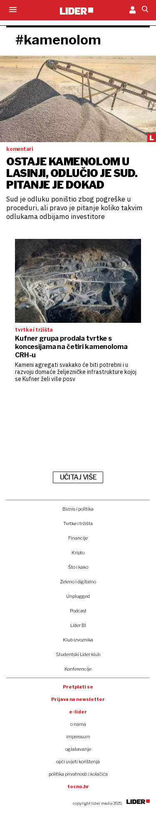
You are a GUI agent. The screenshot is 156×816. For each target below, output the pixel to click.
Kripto (78, 552)
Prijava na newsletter (78, 699)
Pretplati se (78, 687)
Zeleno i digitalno (78, 582)
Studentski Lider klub (78, 654)
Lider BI (78, 625)
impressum (78, 737)
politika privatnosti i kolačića (78, 774)
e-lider (78, 712)
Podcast (78, 611)
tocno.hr (78, 786)
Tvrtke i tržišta (78, 523)
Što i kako (78, 567)
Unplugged (78, 596)
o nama (78, 724)
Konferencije (78, 669)
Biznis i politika (78, 509)
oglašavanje (78, 749)
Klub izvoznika (78, 640)
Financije (78, 538)
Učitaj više (78, 477)
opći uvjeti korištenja (78, 761)
